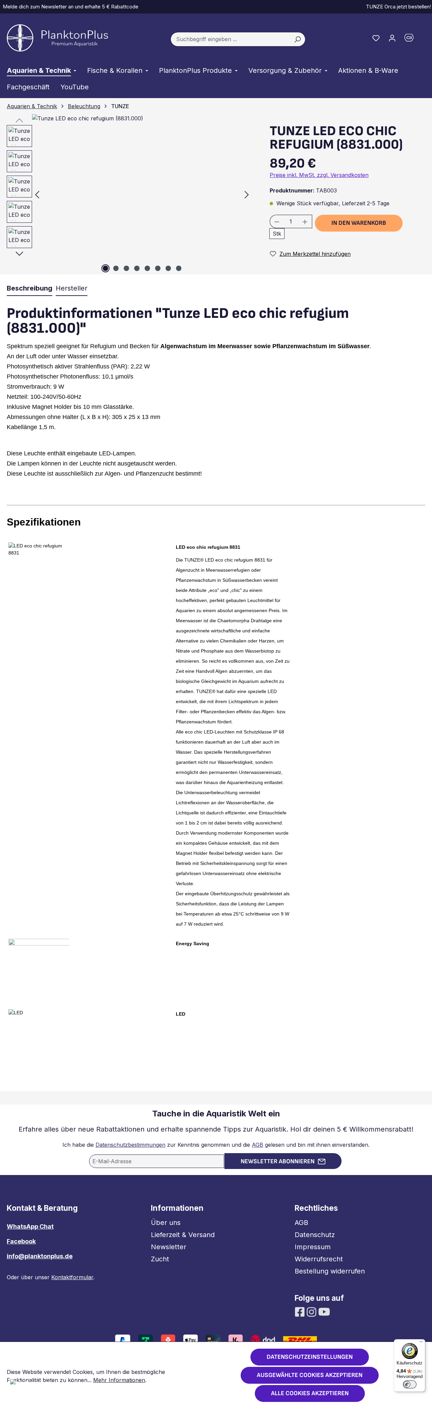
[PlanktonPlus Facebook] (300, 1311)
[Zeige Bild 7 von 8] (168, 268)
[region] (126, 194)
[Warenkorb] (412, 39)
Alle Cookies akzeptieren (310, 1393)
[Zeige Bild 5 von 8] (147, 268)
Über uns (166, 1223)
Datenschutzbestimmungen (130, 1144)
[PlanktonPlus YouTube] (324, 1311)
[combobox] (230, 39)
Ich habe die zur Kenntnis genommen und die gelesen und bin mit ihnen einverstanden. (216, 1144)
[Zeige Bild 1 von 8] (105, 268)
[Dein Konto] (392, 37)
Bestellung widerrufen (330, 1271)
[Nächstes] (247, 194)
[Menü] (421, 1343)
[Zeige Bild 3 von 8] (126, 268)
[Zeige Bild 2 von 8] (115, 268)
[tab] (29, 288)
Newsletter (168, 1247)
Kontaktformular (72, 1277)
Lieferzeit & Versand (183, 1235)
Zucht (160, 1259)
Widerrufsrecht (319, 1259)
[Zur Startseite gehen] (57, 38)
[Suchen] (297, 39)
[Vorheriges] (37, 194)
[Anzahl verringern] (277, 221)
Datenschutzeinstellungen (310, 1357)
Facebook (21, 1241)
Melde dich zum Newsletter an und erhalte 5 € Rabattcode (69, 6)
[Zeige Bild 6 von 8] (157, 268)
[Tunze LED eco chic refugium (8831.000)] (142, 194)
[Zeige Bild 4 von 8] (136, 268)
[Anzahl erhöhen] (305, 221)
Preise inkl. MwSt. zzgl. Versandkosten (319, 175)
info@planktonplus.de (40, 1256)
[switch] (409, 1384)
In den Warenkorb (358, 223)
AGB (257, 1144)
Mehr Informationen (119, 1380)
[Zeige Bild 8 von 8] (178, 268)
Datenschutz (315, 1235)
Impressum (313, 1247)
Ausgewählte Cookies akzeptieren (309, 1375)
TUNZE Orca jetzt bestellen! (397, 6)
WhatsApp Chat (30, 1226)
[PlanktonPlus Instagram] (312, 1311)
